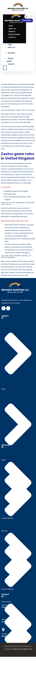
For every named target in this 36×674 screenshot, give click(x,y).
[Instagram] (26, 16)
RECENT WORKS (14, 34)
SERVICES (11, 32)
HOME (10, 26)
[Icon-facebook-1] (31, 16)
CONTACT (12, 37)
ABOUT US (12, 29)
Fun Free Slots (6, 187)
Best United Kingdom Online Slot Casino (15, 221)
